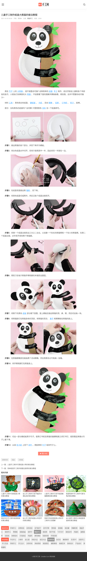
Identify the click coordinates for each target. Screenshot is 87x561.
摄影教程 (54, 543)
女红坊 (58, 539)
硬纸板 (32, 102)
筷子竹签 (52, 532)
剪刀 (72, 102)
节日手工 (13, 539)
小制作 (20, 539)
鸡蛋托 (76, 532)
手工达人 (21, 543)
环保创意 (54, 536)
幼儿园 (27, 539)
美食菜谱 (38, 543)
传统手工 (13, 543)
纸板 (24, 313)
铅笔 (57, 102)
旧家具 (7, 536)
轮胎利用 (46, 536)
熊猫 (29, 94)
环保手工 (13, 528)
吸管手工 (8, 532)
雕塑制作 (66, 539)
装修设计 (70, 543)
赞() (44, 453)
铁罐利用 (74, 528)
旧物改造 (21, 528)
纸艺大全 (43, 539)
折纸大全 (35, 539)
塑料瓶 (53, 528)
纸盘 (51, 91)
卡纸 (40, 102)
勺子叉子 (60, 532)
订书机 (64, 102)
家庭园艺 (46, 543)
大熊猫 (20, 91)
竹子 (11, 91)
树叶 (30, 445)
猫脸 (28, 190)
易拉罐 (67, 528)
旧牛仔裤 (46, 528)
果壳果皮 (37, 536)
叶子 (44, 445)
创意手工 (82, 539)
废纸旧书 (69, 532)
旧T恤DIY (38, 528)
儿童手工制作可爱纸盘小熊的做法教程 (20, 464)
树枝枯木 (14, 536)
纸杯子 (30, 532)
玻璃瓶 (60, 528)
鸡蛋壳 (30, 536)
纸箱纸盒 (23, 532)
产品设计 (78, 543)
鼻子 (51, 318)
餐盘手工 (30, 18)
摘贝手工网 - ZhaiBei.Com (41, 556)
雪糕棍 (15, 532)
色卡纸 (19, 445)
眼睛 (50, 102)
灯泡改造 (23, 536)
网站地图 (52, 556)
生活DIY (73, 539)
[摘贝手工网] (43, 4)
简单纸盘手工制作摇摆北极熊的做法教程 (21, 468)
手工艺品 (5, 543)
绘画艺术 (62, 543)
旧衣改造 (29, 528)
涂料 (44, 108)
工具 (11, 102)
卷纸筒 (45, 532)
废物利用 (5, 460)
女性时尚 (29, 543)
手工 (55, 91)
